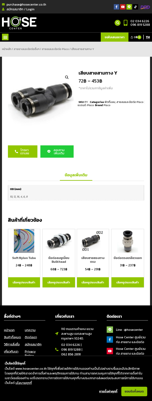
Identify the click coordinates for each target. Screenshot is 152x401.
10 (11, 196)
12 (15, 196)
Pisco (90, 105)
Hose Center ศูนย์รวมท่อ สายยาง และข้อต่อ (131, 339)
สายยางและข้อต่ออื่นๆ (26, 49)
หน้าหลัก (6, 49)
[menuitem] (148, 37)
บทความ (30, 330)
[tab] (76, 175)
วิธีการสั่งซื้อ (12, 344)
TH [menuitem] (148, 37)
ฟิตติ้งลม (110, 102)
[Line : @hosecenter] (110, 329)
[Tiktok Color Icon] (135, 7)
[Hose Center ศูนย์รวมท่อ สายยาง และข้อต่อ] (110, 339)
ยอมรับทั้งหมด (134, 391)
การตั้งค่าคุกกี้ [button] (108, 391)
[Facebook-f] (116, 7)
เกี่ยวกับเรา (11, 351)
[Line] (129, 7)
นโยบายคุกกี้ (23, 382)
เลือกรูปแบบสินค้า (24, 282)
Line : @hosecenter (129, 329)
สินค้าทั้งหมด (12, 337)
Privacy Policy (30, 353)
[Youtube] (122, 7)
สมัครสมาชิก (33, 344)
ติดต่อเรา (31, 337)
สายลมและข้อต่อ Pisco (55, 49)
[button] (5, 37)
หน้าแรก (9, 330)
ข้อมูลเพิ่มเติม (76, 175)
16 (18, 196)
